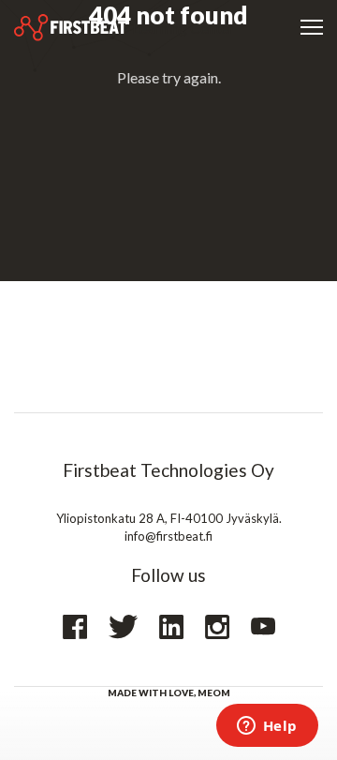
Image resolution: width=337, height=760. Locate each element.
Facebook (75, 627)
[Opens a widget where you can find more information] (266, 727)
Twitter (123, 627)
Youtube (263, 626)
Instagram (217, 627)
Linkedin (171, 627)
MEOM (214, 692)
